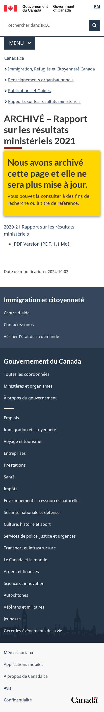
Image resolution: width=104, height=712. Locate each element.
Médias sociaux (18, 652)
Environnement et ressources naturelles (42, 500)
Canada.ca (14, 58)
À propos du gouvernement (30, 398)
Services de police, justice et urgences (40, 536)
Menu (22, 43)
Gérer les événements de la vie (33, 630)
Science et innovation (24, 583)
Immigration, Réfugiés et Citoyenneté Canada (51, 69)
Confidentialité (18, 700)
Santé (9, 477)
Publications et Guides (29, 90)
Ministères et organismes (28, 386)
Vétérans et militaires (24, 607)
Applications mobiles (23, 664)
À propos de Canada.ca (26, 676)
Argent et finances (21, 571)
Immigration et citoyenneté (30, 429)
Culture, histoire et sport (27, 524)
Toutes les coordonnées (26, 374)
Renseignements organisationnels (40, 80)
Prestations (15, 465)
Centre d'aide (17, 313)
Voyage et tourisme (22, 441)
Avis (7, 688)
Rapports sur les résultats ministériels (44, 101)
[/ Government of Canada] (39, 8)
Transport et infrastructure (30, 548)
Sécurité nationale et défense (32, 512)
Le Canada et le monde (25, 560)
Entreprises (15, 453)
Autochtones (16, 595)
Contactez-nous (19, 324)
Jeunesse (12, 619)
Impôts (10, 489)
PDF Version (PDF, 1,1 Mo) (41, 244)
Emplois (11, 418)
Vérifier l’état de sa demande (31, 336)
